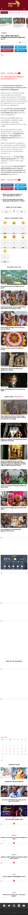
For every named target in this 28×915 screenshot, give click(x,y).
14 (17, 748)
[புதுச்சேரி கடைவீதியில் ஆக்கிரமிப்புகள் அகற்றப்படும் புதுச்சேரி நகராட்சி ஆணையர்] (14, 848)
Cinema (14, 779)
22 (21, 751)
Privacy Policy (24, 912)
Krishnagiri (3, 325)
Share (2, 55)
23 (25, 751)
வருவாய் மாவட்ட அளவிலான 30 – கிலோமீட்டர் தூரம (10, 12)
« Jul (2, 760)
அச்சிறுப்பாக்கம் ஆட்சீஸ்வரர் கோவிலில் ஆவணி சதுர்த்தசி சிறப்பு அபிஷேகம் (12, 369)
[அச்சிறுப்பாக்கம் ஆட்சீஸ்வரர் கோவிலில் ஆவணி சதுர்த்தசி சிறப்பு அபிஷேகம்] (14, 359)
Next (27, 23)
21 (17, 751)
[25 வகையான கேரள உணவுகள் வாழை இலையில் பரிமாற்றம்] (14, 339)
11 (6, 748)
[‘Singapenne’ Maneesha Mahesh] (14, 773)
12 (10, 748)
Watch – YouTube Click (9, 73)
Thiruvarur (14, 835)
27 (14, 753)
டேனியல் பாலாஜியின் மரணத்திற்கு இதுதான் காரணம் (14, 876)
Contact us (14, 913)
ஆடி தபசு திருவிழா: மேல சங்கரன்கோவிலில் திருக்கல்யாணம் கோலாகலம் (11, 530)
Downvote (21, 211)
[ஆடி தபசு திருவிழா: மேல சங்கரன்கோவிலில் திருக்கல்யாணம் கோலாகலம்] (14, 520)
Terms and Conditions (15, 912)
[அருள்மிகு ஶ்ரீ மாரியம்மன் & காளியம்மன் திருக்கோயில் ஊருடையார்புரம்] (14, 476)
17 (2, 751)
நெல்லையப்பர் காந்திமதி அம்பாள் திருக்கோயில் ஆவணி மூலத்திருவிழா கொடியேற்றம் (14, 440)
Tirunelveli (18, 396)
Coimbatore (4, 284)
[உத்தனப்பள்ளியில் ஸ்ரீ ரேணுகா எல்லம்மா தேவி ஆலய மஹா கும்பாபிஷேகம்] (14, 318)
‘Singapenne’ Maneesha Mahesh (14, 781)
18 (6, 751)
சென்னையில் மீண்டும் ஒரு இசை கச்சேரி (14, 819)
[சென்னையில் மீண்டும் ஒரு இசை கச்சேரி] (14, 810)
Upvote (6, 211)
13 (14, 748)
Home (2, 912)
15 (21, 748)
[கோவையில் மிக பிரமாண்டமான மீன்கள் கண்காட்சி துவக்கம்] (6, 21)
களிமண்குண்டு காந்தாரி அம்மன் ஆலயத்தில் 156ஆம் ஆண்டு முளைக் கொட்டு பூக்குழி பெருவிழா (18, 25)
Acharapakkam (4, 366)
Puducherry (3, 345)
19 (10, 751)
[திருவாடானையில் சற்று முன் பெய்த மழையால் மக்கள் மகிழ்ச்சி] (14, 380)
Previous (0, 23)
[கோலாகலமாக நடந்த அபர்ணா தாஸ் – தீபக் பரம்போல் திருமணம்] (14, 886)
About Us (7, 912)
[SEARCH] (24, 9)
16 (25, 748)
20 (14, 751)
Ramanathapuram (5, 304)
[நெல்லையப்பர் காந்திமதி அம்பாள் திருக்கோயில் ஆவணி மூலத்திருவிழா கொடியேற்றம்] (14, 430)
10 (2, 748)
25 (6, 753)
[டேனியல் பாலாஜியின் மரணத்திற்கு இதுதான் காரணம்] (14, 868)
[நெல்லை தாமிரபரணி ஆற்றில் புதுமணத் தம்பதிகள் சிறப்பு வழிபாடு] (14, 498)
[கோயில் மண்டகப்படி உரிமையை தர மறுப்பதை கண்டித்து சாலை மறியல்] (14, 829)
